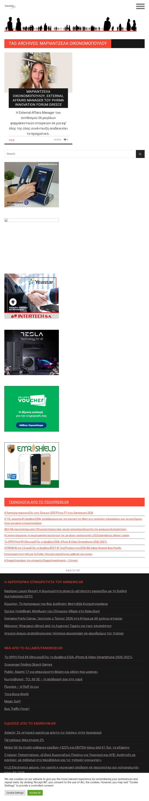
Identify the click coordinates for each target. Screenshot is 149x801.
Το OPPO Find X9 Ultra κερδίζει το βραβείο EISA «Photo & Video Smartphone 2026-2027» (55, 541)
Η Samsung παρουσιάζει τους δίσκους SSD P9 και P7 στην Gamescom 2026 (48, 512)
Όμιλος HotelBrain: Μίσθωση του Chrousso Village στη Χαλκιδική (52, 611)
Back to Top (73, 570)
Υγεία (11, 140)
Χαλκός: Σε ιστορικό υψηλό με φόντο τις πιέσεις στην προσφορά (52, 732)
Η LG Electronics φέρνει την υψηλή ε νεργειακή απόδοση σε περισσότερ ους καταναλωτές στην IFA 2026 (71, 770)
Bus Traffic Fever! (16, 709)
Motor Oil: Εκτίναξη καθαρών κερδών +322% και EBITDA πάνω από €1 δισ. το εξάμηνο (66, 747)
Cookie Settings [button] (15, 792)
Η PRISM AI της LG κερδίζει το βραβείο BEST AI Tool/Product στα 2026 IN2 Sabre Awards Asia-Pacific (62, 548)
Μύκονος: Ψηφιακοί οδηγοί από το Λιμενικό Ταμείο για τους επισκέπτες (58, 626)
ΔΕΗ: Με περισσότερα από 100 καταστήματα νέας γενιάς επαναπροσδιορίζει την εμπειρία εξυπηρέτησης (65, 529)
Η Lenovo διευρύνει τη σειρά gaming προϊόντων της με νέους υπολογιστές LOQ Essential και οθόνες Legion (66, 535)
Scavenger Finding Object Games (28, 664)
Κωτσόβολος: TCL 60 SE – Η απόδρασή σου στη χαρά (43, 679)
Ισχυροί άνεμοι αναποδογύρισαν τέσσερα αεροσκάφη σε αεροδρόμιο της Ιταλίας (64, 633)
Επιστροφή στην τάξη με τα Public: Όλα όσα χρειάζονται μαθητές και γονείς (48, 554)
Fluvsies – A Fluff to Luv (21, 687)
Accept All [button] (35, 792)
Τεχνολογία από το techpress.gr (39, 502)
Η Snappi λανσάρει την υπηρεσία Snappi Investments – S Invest (41, 560)
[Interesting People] (57, 6)
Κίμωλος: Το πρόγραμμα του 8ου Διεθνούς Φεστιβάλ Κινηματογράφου (56, 604)
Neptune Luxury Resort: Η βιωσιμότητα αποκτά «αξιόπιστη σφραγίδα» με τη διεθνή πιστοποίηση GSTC (65, 593)
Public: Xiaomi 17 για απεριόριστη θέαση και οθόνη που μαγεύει (51, 672)
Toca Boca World (16, 694)
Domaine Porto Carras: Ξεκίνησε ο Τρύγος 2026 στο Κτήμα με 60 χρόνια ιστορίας (63, 618)
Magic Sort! (12, 701)
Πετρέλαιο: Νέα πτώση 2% (24, 740)
